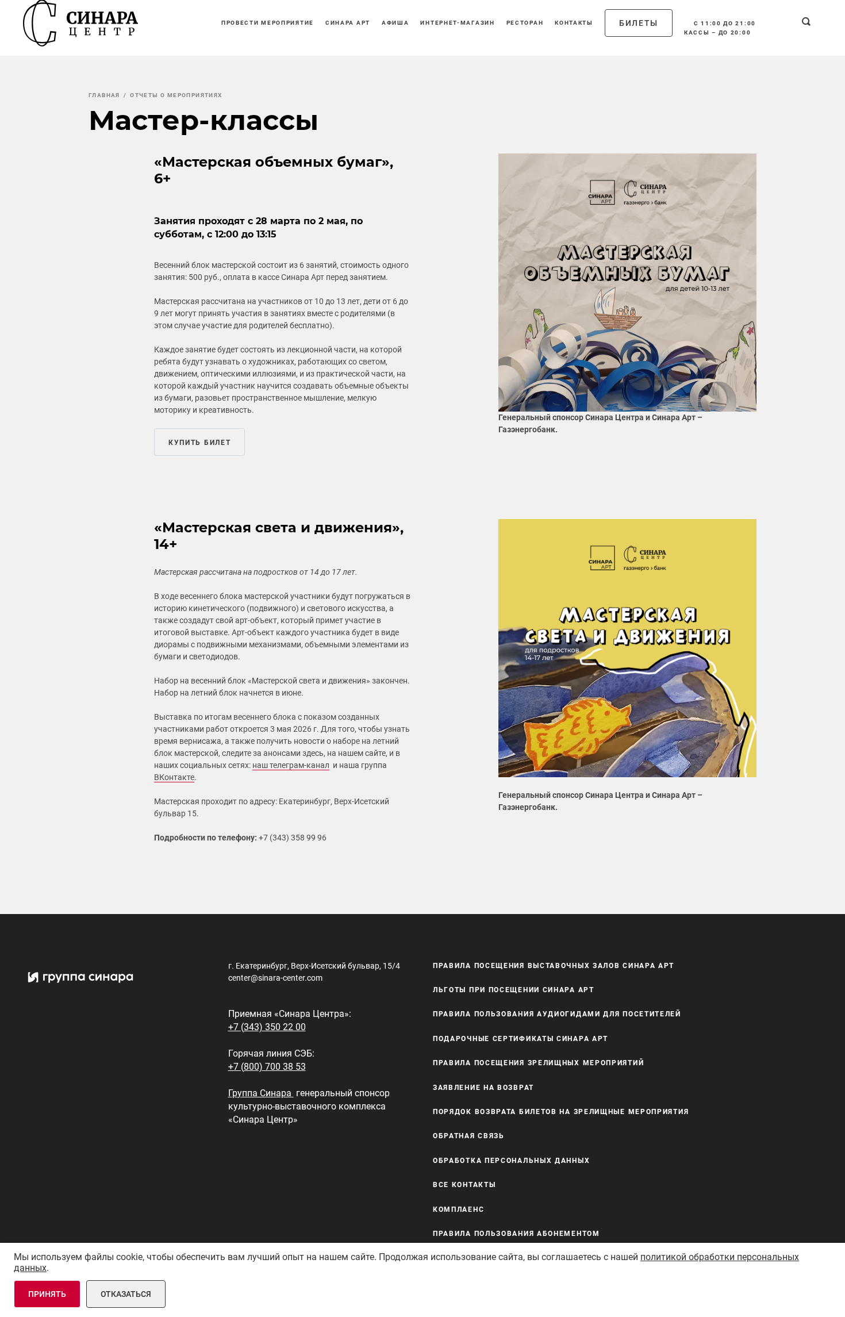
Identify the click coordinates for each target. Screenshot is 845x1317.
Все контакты (464, 1185)
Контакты (574, 23)
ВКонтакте (174, 777)
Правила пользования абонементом (516, 1234)
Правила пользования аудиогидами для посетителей (557, 1015)
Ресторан (525, 23)
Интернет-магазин (457, 23)
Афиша (395, 23)
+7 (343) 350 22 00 (267, 1027)
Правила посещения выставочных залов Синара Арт (553, 966)
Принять (47, 1294)
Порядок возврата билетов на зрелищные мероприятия (561, 1112)
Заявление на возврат (483, 1088)
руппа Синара (261, 1093)
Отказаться (126, 1294)
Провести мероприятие (267, 23)
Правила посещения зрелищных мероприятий (538, 1063)
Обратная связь (469, 1136)
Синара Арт (347, 23)
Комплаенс (458, 1209)
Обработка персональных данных (511, 1161)
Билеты (638, 23)
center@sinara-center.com (275, 977)
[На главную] (80, 23)
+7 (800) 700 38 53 (267, 1066)
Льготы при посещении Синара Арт (513, 990)
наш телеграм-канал (290, 765)
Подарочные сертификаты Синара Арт (520, 1039)
